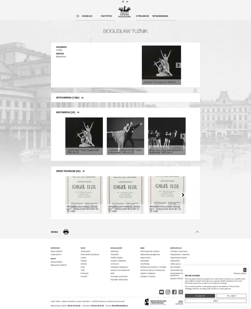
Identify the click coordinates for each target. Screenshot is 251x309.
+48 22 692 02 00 (97, 306)
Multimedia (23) (66, 112)
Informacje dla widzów (149, 251)
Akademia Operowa (119, 267)
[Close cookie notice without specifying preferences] (244, 270)
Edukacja (114, 251)
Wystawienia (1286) (68, 97)
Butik (112, 273)
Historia (84, 264)
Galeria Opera (117, 257)
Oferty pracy (175, 264)
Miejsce (84, 261)
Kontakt (84, 276)
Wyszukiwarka (160, 16)
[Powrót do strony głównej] (124, 11)
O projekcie (142, 16)
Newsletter (144, 261)
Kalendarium (56, 254)
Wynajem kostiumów (119, 276)
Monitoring (144, 264)
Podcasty (84, 273)
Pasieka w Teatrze (147, 276)
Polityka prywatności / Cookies (153, 267)
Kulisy (83, 267)
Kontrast (123, 1)
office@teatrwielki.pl (119, 306)
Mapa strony (145, 257)
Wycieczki (115, 254)
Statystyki (106, 16)
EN (127, 1)
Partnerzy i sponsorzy (178, 251)
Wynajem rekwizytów (119, 279)
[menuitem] (77, 16)
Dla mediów (175, 267)
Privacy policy (240, 273)
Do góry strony (197, 232)
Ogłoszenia (175, 261)
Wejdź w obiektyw (147, 273)
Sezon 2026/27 (56, 251)
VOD (83, 270)
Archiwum (115, 264)
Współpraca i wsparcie (179, 254)
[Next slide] (178, 65)
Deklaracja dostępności (150, 254)
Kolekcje (87, 16)
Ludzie (83, 257)
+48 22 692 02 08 (73, 306)
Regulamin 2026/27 (59, 265)
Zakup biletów (57, 262)
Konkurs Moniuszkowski (120, 270)
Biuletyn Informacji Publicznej (182, 278)
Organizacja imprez (178, 257)
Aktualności (85, 251)
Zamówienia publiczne (179, 270)
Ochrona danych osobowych (152, 270)
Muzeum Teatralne (118, 261)
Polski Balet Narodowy (90, 254)
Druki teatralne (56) (68, 171)
